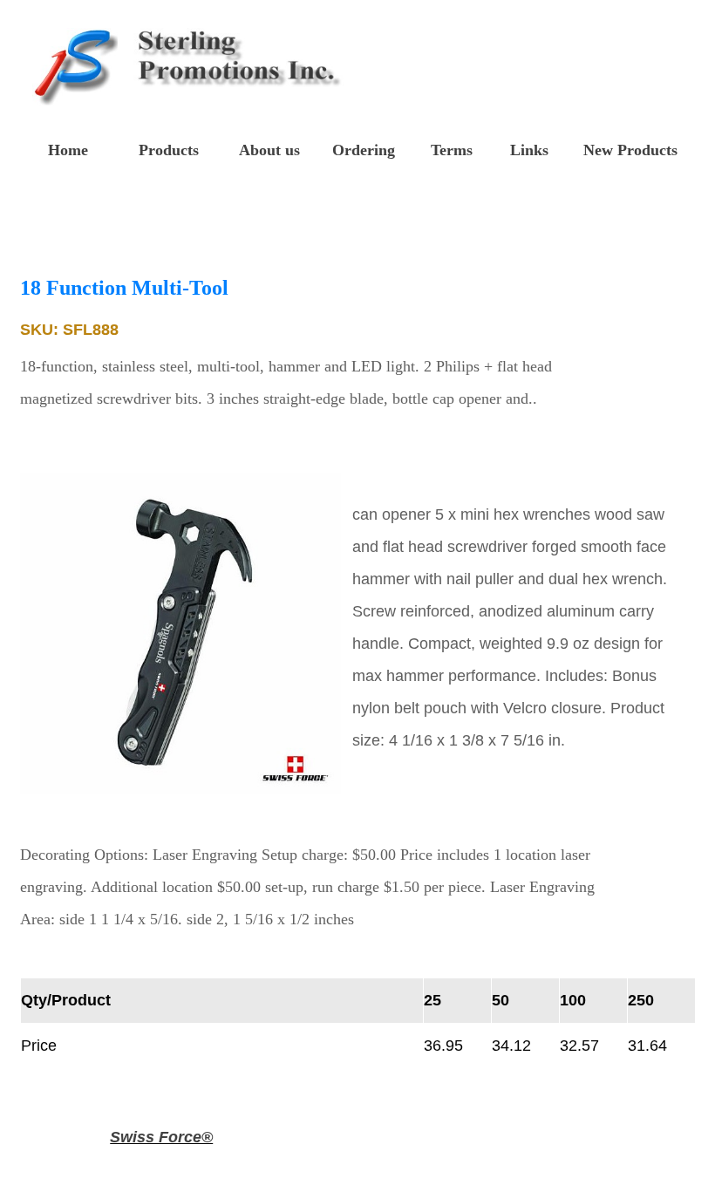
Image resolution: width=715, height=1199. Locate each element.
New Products (630, 150)
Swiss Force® (161, 1137)
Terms (452, 150)
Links (529, 150)
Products (169, 150)
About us (269, 150)
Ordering (363, 150)
